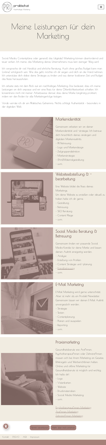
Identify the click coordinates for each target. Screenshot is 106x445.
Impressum (34, 437)
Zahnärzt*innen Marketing (69, 415)
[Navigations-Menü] (101, 7)
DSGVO (15, 437)
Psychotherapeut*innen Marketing (73, 407)
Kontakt (5, 437)
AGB (25, 437)
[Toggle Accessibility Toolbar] (6, 426)
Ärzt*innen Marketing (67, 411)
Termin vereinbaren (39, 427)
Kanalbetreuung (66, 268)
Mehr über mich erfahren (63, 427)
